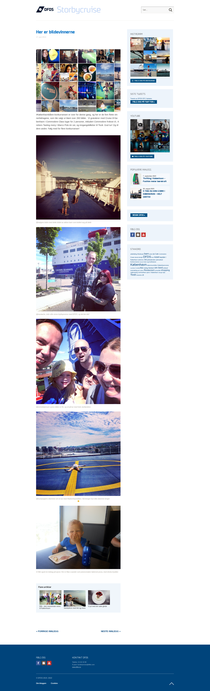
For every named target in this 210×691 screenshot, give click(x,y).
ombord (165, 268)
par (139, 270)
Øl (143, 275)
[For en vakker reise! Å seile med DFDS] (150, 57)
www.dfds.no (76, 667)
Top (171, 683)
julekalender (151, 260)
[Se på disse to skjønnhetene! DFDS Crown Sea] (137, 70)
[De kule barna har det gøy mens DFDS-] (150, 70)
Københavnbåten (152, 265)
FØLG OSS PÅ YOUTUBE (143, 156)
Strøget (161, 272)
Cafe (156, 254)
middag (146, 268)
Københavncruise (163, 265)
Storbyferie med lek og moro (75, 608)
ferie (152, 257)
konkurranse (134, 262)
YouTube (143, 235)
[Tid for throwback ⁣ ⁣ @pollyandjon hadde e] (163, 57)
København (138, 264)
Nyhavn (151, 268)
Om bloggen (41, 683)
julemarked (159, 260)
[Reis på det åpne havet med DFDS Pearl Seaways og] (163, 70)
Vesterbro (139, 275)
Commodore (162, 254)
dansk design (139, 257)
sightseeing (134, 272)
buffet (150, 254)
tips (164, 272)
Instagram (138, 235)
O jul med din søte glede (97, 606)
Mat (141, 268)
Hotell (156, 257)
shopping (165, 270)
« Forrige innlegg (47, 631)
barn (146, 253)
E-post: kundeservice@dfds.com (83, 664)
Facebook (132, 235)
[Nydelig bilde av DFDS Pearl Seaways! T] (137, 57)
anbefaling (133, 254)
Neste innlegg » (111, 631)
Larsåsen (132, 268)
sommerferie (142, 272)
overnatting (133, 270)
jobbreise (141, 260)
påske (142, 270)
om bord (159, 268)
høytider (162, 257)
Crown (132, 257)
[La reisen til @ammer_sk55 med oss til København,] (137, 43)
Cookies (54, 683)
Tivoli (133, 274)
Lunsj (138, 268)
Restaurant (149, 270)
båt (154, 254)
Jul (145, 260)
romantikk (158, 270)
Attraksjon (140, 254)
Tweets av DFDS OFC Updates (141, 98)
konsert (141, 262)
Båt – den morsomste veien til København (50, 607)
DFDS (147, 256)
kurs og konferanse (150, 262)
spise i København (152, 272)
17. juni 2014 (41, 37)
